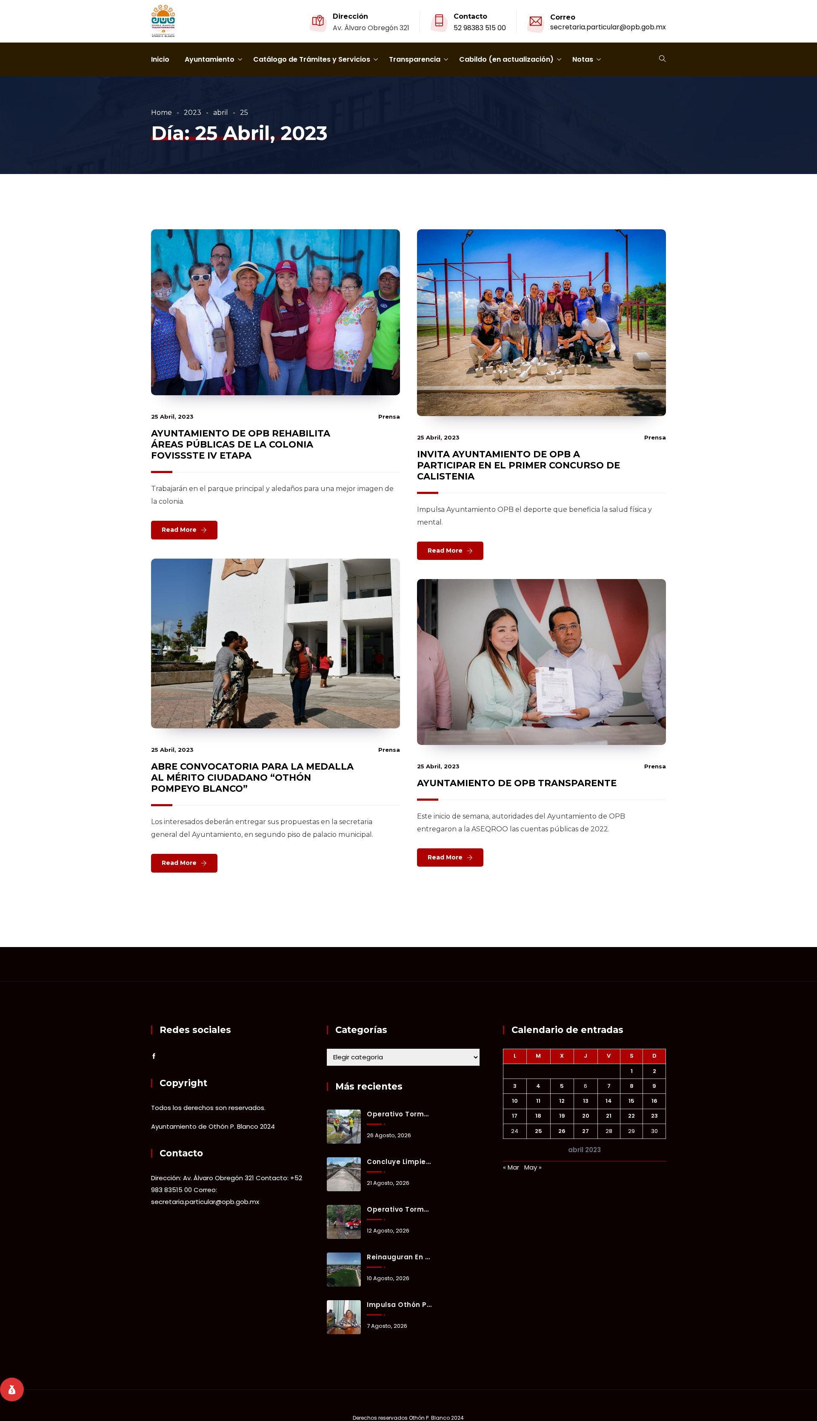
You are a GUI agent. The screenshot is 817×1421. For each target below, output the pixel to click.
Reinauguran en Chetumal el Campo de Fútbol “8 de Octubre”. (399, 1257)
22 (631, 1116)
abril (220, 112)
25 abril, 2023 (172, 416)
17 (514, 1116)
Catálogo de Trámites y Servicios (311, 59)
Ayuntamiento (209, 59)
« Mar (511, 1167)
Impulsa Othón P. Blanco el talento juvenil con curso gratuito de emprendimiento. (399, 1304)
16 (654, 1101)
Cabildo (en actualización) (506, 59)
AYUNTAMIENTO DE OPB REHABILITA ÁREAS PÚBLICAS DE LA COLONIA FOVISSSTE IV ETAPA (240, 444)
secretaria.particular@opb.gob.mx (608, 27)
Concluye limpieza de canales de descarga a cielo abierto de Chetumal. (399, 1161)
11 (538, 1101)
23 (654, 1116)
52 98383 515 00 (480, 28)
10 (515, 1101)
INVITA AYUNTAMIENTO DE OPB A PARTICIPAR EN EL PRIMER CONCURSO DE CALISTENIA (518, 465)
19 (562, 1116)
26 (562, 1131)
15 (631, 1101)
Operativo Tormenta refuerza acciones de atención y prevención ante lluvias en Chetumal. (399, 1209)
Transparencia (414, 59)
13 (585, 1101)
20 (585, 1116)
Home (161, 112)
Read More (179, 530)
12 (562, 1101)
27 (585, 1131)
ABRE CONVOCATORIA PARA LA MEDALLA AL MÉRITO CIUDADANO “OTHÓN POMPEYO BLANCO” (252, 777)
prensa (389, 416)
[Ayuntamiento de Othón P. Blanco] (163, 21)
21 (608, 1116)
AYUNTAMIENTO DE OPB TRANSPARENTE (517, 783)
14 (609, 1101)
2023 (192, 112)
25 (538, 1131)
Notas (582, 59)
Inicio (160, 59)
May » (533, 1167)
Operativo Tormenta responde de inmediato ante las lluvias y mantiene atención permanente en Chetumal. (399, 1114)
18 (538, 1116)
